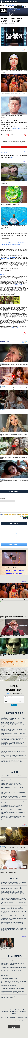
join (6, 252)
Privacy (24, 1009)
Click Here (12, 257)
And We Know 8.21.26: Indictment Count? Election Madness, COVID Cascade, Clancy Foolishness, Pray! (13, 899)
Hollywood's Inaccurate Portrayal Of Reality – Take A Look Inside (13, 617)
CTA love (2, 228)
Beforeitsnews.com (11, 5)
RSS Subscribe (23, 1011)
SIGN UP (7, 693)
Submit (14, 705)
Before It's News (10, 1)
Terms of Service (4, 1011)
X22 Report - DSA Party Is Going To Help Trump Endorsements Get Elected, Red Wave (12, 806)
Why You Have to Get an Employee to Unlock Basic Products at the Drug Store (13, 997)
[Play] (14, 558)
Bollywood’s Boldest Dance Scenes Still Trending (12, 599)
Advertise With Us (9, 1009)
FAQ (15, 1009)
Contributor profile (11, 9)
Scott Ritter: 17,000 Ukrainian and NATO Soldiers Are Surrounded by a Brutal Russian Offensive (13, 739)
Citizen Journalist (4, 258)
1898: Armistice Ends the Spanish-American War (12, 988)
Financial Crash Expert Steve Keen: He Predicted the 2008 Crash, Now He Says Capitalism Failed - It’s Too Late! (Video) (13, 929)
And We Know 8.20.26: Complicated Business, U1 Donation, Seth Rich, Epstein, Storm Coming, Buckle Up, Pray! (13, 924)
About (2, 1009)
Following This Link (14, 327)
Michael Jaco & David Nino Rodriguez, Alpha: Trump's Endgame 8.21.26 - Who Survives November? (13, 888)
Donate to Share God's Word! (14, 573)
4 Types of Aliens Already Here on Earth (10, 960)
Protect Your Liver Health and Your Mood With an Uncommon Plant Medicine (12, 964)
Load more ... (13, 545)
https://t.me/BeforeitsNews (15, 677)
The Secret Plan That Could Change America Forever (13, 967)
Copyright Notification (14, 1011)
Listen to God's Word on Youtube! (14, 570)
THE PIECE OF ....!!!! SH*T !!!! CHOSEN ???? (11, 748)
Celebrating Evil (5, 975)
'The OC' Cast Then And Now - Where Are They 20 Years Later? (6, 948)
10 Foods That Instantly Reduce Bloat (10, 204)
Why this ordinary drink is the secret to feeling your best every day (13, 182)
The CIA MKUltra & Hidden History (9, 978)
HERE (11, 157)
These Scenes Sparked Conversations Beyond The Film (14, 411)
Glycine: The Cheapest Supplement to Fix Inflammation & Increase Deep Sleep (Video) (11, 761)
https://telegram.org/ (18, 674)
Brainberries (3, 206)
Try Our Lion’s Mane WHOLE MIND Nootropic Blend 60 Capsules (13, 324)
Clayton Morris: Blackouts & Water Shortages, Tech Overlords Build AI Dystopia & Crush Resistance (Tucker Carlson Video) (13, 743)
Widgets (14, 1013)
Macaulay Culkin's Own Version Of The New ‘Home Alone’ (13, 636)
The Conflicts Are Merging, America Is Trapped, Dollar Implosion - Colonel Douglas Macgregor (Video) (13, 907)
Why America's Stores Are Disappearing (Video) (12, 775)
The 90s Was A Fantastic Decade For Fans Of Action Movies (13, 655)
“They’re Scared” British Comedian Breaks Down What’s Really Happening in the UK (12, 992)
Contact (19, 1009)
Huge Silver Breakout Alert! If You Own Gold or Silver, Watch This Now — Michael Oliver (13, 756)
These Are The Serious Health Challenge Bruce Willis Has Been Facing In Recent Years (13, 872)
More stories (18, 9)
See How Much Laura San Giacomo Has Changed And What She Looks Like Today (13, 388)
